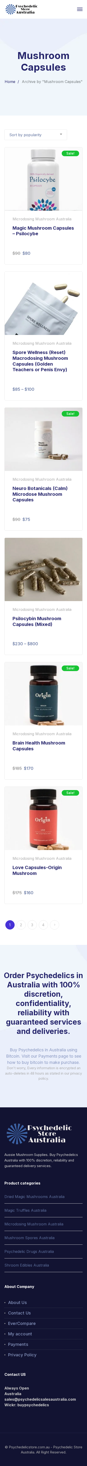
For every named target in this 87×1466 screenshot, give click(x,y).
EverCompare (22, 1323)
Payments (18, 1344)
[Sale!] (44, 178)
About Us (17, 1302)
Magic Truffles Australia (25, 1210)
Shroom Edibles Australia (26, 1265)
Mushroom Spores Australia (29, 1237)
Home (10, 81)
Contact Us (19, 1312)
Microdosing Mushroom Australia (33, 1224)
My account (20, 1333)
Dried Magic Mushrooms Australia (34, 1196)
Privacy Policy (22, 1354)
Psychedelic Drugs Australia (29, 1251)
